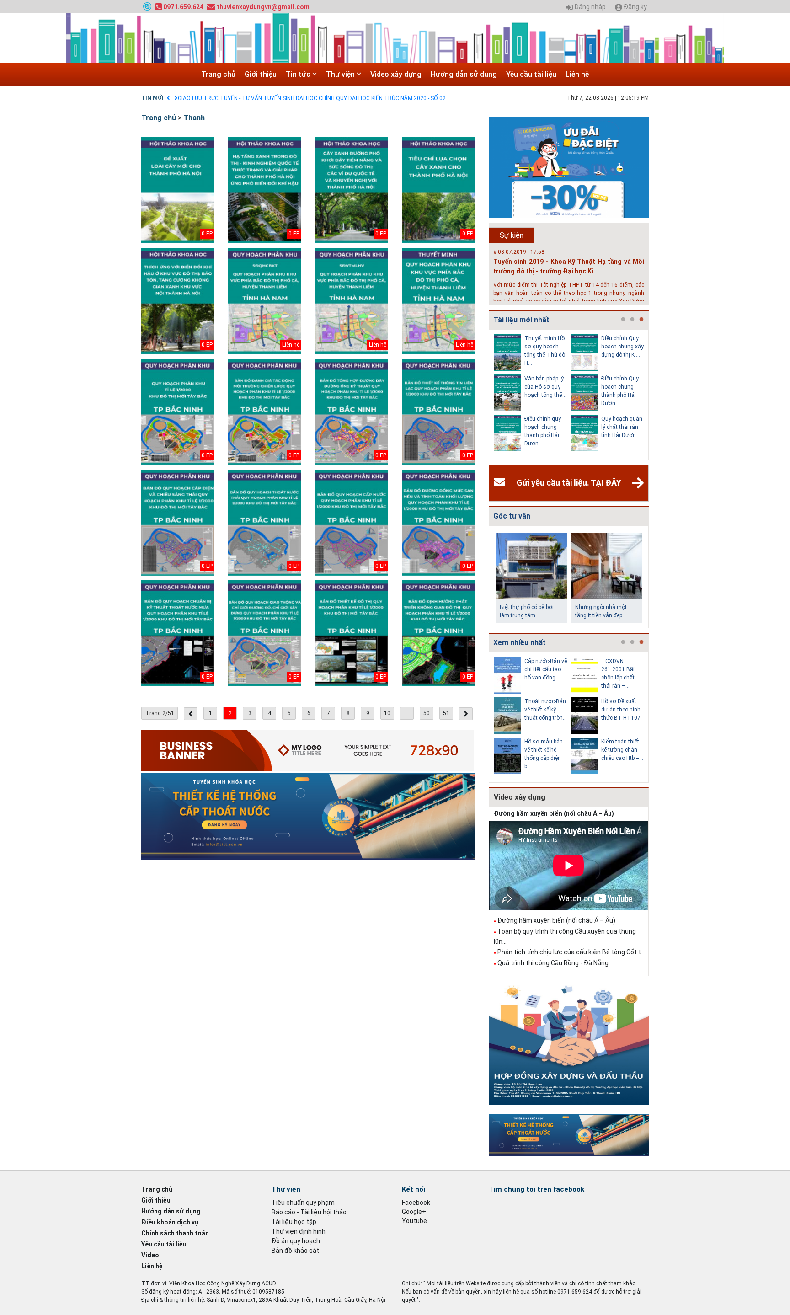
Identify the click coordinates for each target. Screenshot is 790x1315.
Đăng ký (634, 7)
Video (150, 1255)
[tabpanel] (532, 394)
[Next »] (466, 713)
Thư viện (341, 74)
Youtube (414, 1220)
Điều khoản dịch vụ (169, 1222)
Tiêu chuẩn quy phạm (303, 1202)
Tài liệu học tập (294, 1221)
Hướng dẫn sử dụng (464, 74)
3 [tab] (641, 319)
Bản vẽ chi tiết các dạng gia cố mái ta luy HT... (621, 669)
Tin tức (299, 74)
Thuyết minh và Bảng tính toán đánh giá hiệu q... (622, 709)
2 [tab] (632, 319)
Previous (486, 394)
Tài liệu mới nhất (521, 319)
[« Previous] (191, 713)
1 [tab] (623, 319)
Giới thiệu (261, 74)
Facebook (416, 1202)
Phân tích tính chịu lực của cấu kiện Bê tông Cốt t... (571, 952)
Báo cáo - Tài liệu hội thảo (309, 1212)
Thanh (194, 117)
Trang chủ (218, 74)
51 (446, 713)
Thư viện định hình (299, 1231)
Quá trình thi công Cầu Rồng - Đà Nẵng (553, 963)
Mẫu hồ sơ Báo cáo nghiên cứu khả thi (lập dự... (621, 749)
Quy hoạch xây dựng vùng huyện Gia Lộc (542, 427)
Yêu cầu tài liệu (531, 74)
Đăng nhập (589, 7)
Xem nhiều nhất (519, 642)
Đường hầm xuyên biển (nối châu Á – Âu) (554, 813)
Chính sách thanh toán (175, 1233)
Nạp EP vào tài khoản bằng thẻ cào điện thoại (234, 98)
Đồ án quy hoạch (296, 1241)
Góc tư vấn (511, 516)
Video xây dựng (396, 74)
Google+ (414, 1211)
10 (387, 713)
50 (426, 713)
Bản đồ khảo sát (295, 1250)
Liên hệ (577, 74)
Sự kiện (511, 235)
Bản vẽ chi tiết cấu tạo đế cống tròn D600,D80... (544, 669)
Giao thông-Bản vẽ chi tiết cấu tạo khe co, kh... (543, 709)
